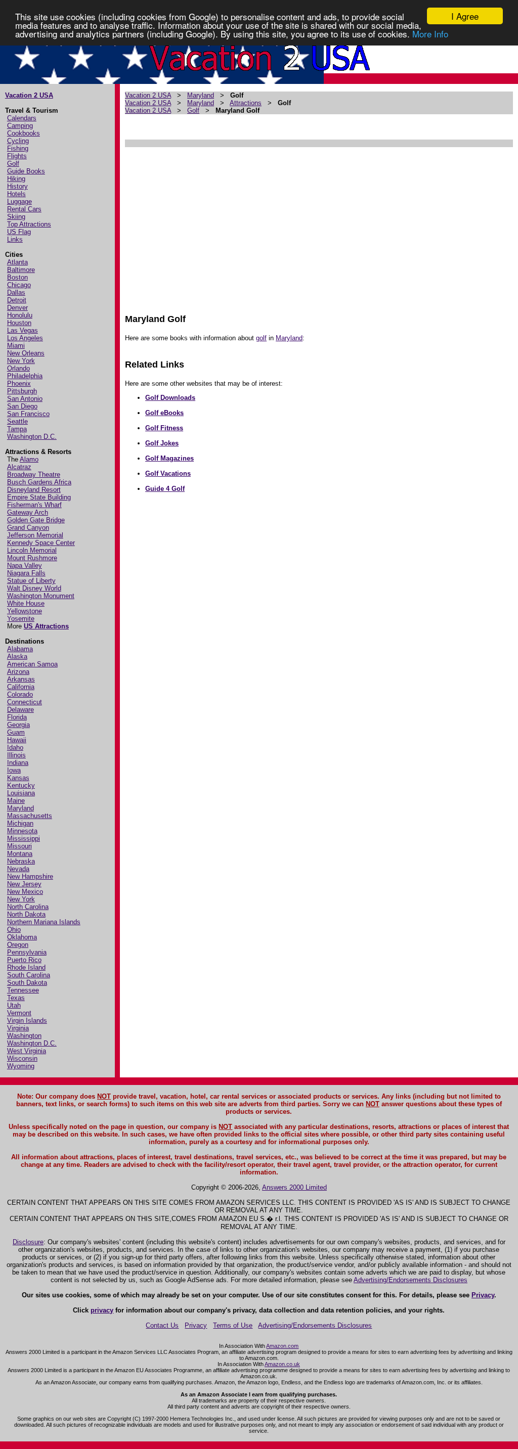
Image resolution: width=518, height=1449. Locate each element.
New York (21, 361)
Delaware (20, 709)
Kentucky (21, 785)
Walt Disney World (34, 588)
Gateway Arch (27, 512)
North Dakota (26, 914)
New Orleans (26, 353)
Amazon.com (282, 1346)
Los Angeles (25, 338)
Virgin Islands (27, 1020)
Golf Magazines (169, 458)
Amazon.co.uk (282, 1364)
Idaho (15, 747)
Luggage (19, 201)
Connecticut (24, 702)
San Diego (22, 406)
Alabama (20, 649)
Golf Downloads (170, 397)
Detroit (16, 300)
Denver (17, 307)
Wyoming (20, 1066)
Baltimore (21, 270)
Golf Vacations (168, 473)
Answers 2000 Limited (294, 1187)
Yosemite (20, 618)
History (17, 186)
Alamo (29, 459)
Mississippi (23, 838)
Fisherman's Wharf (34, 505)
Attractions (246, 103)
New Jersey (24, 884)
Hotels (16, 194)
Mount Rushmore (32, 558)
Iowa (14, 770)
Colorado (20, 694)
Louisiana (21, 793)
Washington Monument (40, 596)
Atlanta (17, 262)
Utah (14, 1005)
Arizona (18, 671)
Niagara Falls (26, 573)
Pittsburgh (22, 391)
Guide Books (26, 171)
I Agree (465, 16)
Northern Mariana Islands (43, 922)
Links (15, 239)
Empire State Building (39, 497)
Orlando (18, 368)
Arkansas (21, 679)
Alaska (17, 656)
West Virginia (26, 1051)
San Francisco (28, 414)
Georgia (18, 725)
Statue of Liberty (31, 580)
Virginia (18, 1028)
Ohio (14, 929)
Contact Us (162, 1325)
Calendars (21, 118)
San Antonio (24, 398)
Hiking (16, 179)
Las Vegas (22, 330)
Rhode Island (26, 967)
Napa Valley (24, 565)
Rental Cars (24, 209)
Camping (20, 125)
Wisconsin (22, 1058)
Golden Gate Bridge (36, 520)
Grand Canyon (28, 527)
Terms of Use (232, 1325)
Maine (16, 800)
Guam (16, 732)
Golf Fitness (164, 428)
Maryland (20, 808)
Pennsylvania (27, 952)
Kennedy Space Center (41, 543)
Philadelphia (24, 376)
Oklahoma (22, 937)
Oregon (17, 944)
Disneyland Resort (34, 489)
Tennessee (23, 990)
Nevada (18, 869)
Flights (17, 156)
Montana (19, 853)
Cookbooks (23, 133)
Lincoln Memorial (32, 550)
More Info (430, 33)
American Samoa (32, 664)
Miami (16, 345)
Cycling (18, 141)
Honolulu (19, 315)
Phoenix (19, 383)
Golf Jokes (162, 443)
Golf (13, 163)
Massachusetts (29, 816)
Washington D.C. (32, 436)
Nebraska (21, 861)
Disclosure (28, 1242)
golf (261, 338)
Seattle (17, 421)
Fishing (17, 148)
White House (26, 603)
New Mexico (25, 891)
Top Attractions (29, 224)
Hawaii (16, 740)
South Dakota (27, 982)
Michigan (20, 823)
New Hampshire (30, 876)
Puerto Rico (24, 960)
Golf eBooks (164, 413)
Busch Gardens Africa (39, 482)
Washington (24, 1035)
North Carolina (28, 907)
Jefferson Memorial (35, 535)
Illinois (16, 755)
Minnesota (22, 831)
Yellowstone (24, 611)
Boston (17, 277)
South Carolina (28, 975)
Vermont (19, 1013)
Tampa (17, 429)
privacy (102, 1310)
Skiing (16, 216)
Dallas (16, 292)
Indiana (17, 762)
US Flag (19, 232)
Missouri (19, 846)
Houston (19, 323)
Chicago (19, 285)
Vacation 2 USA (29, 95)
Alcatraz (19, 467)
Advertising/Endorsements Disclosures (410, 1280)
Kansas (18, 778)
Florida (17, 717)
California (20, 687)
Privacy (482, 1295)
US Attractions (46, 626)
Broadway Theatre (33, 474)
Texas (16, 998)
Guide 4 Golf (165, 488)
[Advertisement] (318, 225)
